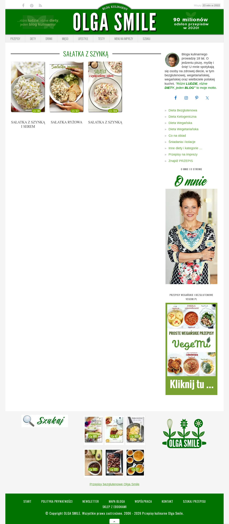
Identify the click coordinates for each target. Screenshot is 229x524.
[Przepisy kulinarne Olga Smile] (114, 22)
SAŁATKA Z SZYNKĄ (105, 122)
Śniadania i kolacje (182, 142)
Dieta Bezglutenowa (183, 110)
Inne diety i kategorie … (185, 148)
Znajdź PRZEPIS (181, 161)
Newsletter (90, 501)
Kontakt (167, 501)
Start (27, 501)
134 (115, 111)
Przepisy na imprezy (183, 154)
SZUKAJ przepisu (194, 501)
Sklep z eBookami (115, 506)
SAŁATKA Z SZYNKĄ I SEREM (28, 124)
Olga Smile (72, 513)
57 (77, 111)
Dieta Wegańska (180, 123)
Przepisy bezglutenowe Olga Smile (114, 484)
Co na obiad (177, 135)
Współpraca (143, 501)
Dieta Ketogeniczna (182, 116)
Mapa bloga (117, 501)
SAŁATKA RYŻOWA (66, 122)
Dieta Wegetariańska (183, 129)
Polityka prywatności (57, 501)
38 (38, 111)
